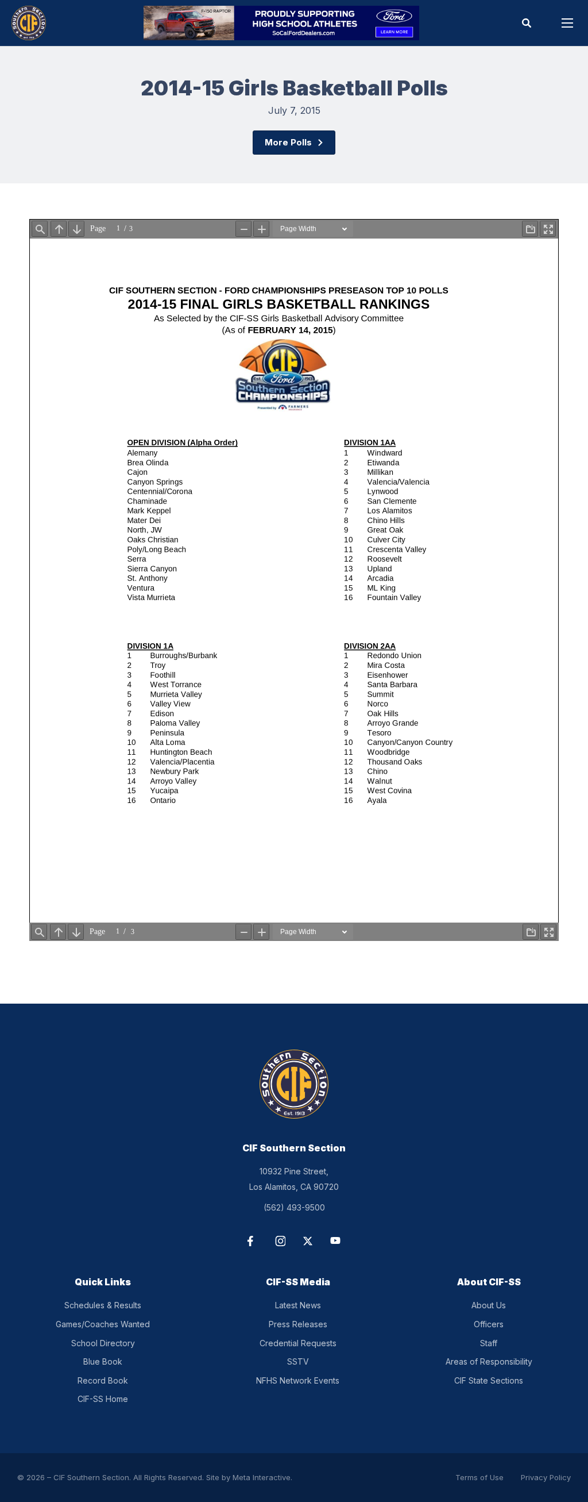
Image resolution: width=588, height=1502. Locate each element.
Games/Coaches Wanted (103, 1324)
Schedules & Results (102, 1305)
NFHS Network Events (297, 1380)
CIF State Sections (488, 1380)
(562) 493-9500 (294, 1207)
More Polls (288, 142)
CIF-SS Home (103, 1399)
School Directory (103, 1343)
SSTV (298, 1361)
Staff (488, 1343)
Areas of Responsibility (489, 1361)
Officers (489, 1324)
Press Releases (298, 1324)
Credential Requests (298, 1343)
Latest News (298, 1305)
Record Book (103, 1380)
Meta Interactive (262, 1477)
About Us (488, 1305)
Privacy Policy (546, 1477)
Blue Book (102, 1361)
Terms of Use (479, 1477)
